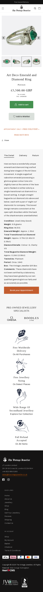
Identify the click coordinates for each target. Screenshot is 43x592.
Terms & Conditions (13, 550)
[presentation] (3, 38)
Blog (6, 509)
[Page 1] (16, 61)
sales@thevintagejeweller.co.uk (14, 474)
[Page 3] (36, 61)
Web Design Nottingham (19, 568)
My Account (9, 540)
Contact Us (9, 523)
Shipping (8, 520)
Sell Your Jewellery (12, 513)
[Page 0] (7, 61)
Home (7, 495)
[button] (2, 8)
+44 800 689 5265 (10, 471)
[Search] (35, 8)
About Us (8, 499)
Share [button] (6, 140)
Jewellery (8, 502)
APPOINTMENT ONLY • (13, 129)
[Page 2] (26, 61)
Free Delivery (30, 129)
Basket (7, 544)
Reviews (8, 516)
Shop (7, 506)
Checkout (8, 547)
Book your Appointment (21, 290)
